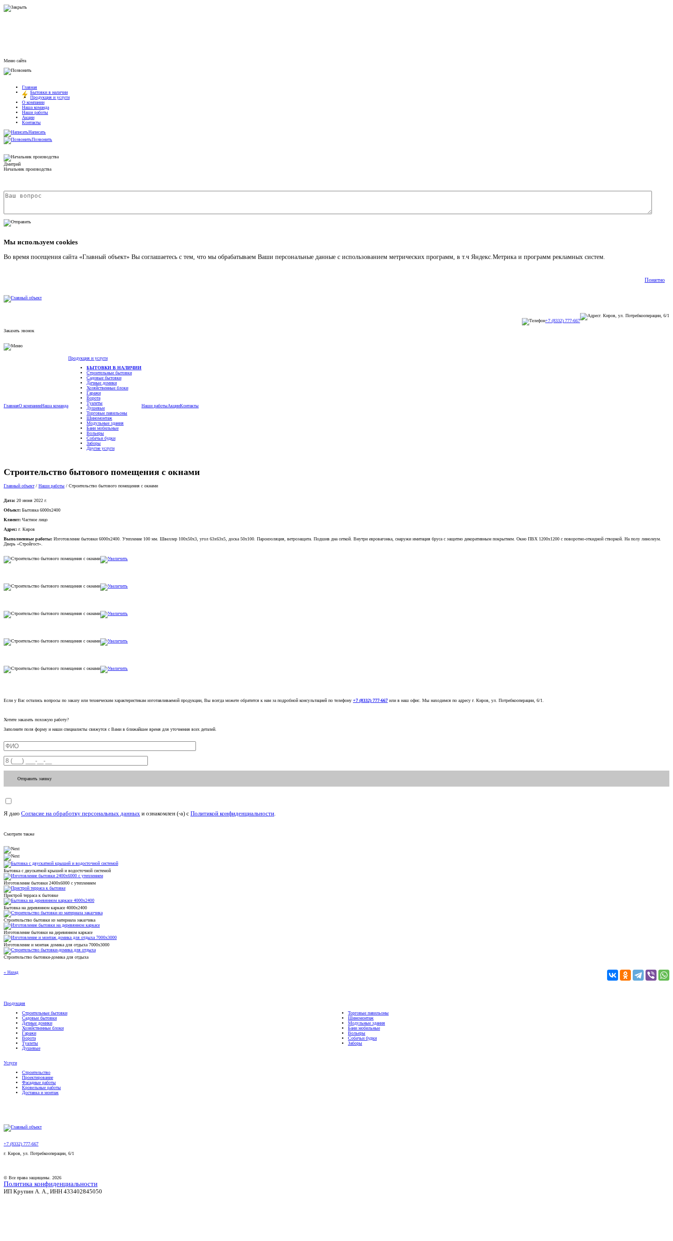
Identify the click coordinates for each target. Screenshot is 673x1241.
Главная (29, 87)
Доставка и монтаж (40, 1092)
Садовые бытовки (104, 377)
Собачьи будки (101, 438)
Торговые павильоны (107, 412)
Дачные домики (102, 382)
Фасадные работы (39, 1082)
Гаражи (94, 392)
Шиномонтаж (99, 418)
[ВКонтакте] (612, 975)
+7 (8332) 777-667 (562, 320)
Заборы (94, 443)
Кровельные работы (41, 1087)
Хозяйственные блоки (107, 387)
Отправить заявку (34, 778)
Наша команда (35, 107)
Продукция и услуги (50, 97)
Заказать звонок (19, 330)
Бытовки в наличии (49, 92)
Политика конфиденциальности (51, 1183)
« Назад (11, 972)
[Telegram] (638, 975)
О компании (33, 102)
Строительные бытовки (109, 372)
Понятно (655, 280)
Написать (37, 132)
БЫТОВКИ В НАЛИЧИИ (114, 367)
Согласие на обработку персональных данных (80, 813)
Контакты (31, 122)
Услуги (10, 1062)
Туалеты (95, 402)
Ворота (93, 397)
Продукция (14, 1003)
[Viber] (651, 975)
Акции (28, 117)
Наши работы (35, 112)
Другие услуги (100, 448)
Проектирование (37, 1077)
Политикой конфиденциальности (232, 813)
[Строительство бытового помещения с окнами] (114, 558)
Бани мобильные (103, 428)
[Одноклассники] (625, 975)
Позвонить (42, 139)
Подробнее (622, 257)
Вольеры (95, 433)
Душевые (96, 407)
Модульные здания (105, 423)
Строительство (36, 1072)
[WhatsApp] (663, 975)
